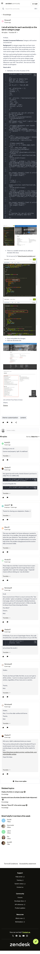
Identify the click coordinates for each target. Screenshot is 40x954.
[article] (20, 451)
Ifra (8, 836)
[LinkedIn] (20, 936)
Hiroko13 (7, 560)
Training (19, 880)
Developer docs (19, 901)
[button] (2, 4)
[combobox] (20, 9)
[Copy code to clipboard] (34, 75)
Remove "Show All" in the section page (13, 805)
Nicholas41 (8, 588)
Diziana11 (7, 20)
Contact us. (26, 932)
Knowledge (7, 15)
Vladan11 (7, 467)
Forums (20, 897)
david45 (9, 842)
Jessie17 (7, 505)
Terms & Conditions (11, 864)
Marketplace (19, 922)
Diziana (5, 405)
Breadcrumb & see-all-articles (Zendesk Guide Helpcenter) (19, 797)
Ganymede (10, 825)
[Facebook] (16, 936)
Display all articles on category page (12, 792)
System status (19, 884)
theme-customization (10, 418)
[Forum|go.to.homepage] (13, 3)
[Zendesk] (20, 946)
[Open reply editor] (20, 430)
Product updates (20, 908)
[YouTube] (23, 936)
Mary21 (7, 527)
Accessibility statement (27, 864)
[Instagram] (27, 936)
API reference (19, 904)
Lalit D (9, 831)
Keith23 (7, 442)
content (23, 418)
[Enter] (3, 9)
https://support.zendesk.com (26, 256)
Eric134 (9, 819)
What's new (19, 918)
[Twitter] (13, 936)
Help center (19, 877)
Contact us (20, 887)
